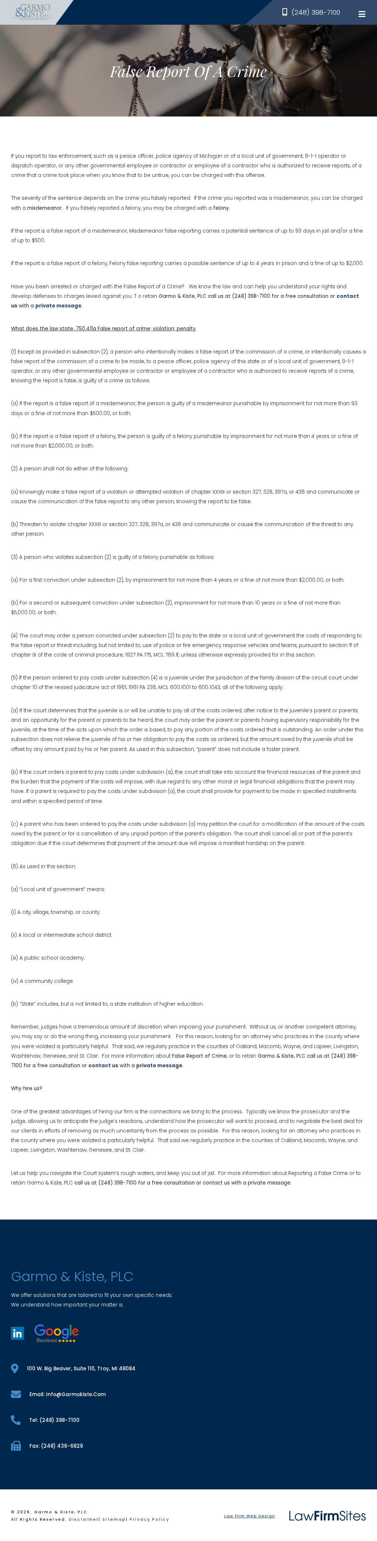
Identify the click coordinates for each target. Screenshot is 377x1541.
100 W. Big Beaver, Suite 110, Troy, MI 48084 (81, 1368)
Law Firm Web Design (249, 1516)
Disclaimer (84, 1519)
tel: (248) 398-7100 (54, 1420)
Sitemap (114, 1519)
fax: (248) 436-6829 (56, 1446)
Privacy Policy (149, 1519)
